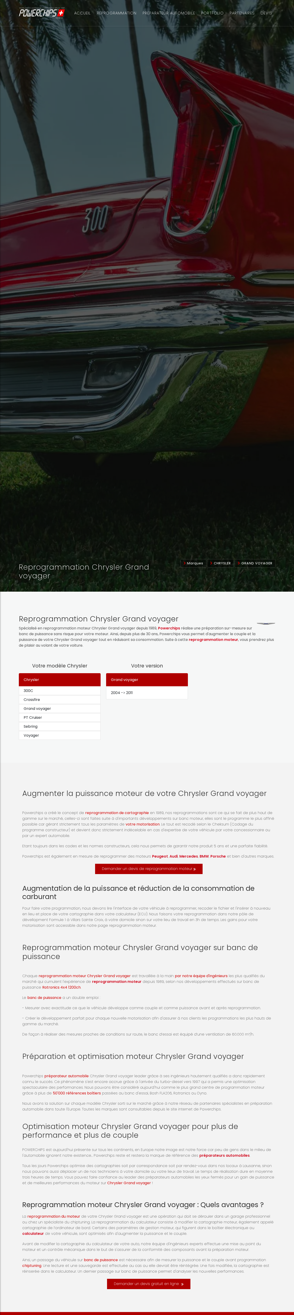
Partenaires (242, 13)
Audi (174, 856)
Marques (194, 563)
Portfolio (212, 13)
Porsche (218, 856)
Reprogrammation (117, 13)
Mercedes (188, 856)
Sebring (30, 726)
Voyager (31, 735)
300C (28, 690)
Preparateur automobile (169, 13)
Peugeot (160, 856)
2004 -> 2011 (122, 692)
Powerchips (169, 628)
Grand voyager (256, 563)
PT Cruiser (33, 717)
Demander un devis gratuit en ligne (147, 1283)
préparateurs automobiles (224, 1155)
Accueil (82, 13)
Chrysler (222, 563)
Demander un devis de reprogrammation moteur (147, 868)
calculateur (33, 1233)
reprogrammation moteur (213, 639)
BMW (204, 856)
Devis (266, 13)
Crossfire (32, 699)
